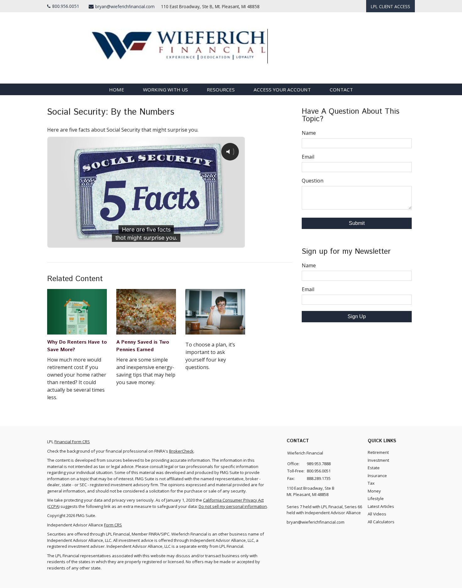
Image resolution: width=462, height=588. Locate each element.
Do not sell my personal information (233, 506)
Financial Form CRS (72, 441)
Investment (378, 460)
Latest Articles (381, 506)
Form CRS (113, 525)
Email (308, 156)
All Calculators (381, 522)
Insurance (377, 475)
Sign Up (357, 316)
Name (309, 132)
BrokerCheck (181, 451)
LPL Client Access (390, 6)
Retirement (378, 452)
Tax (371, 483)
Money (374, 491)
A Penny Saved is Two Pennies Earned (142, 346)
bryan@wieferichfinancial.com (125, 6)
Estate (374, 468)
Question (312, 180)
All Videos (377, 514)
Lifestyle (376, 498)
